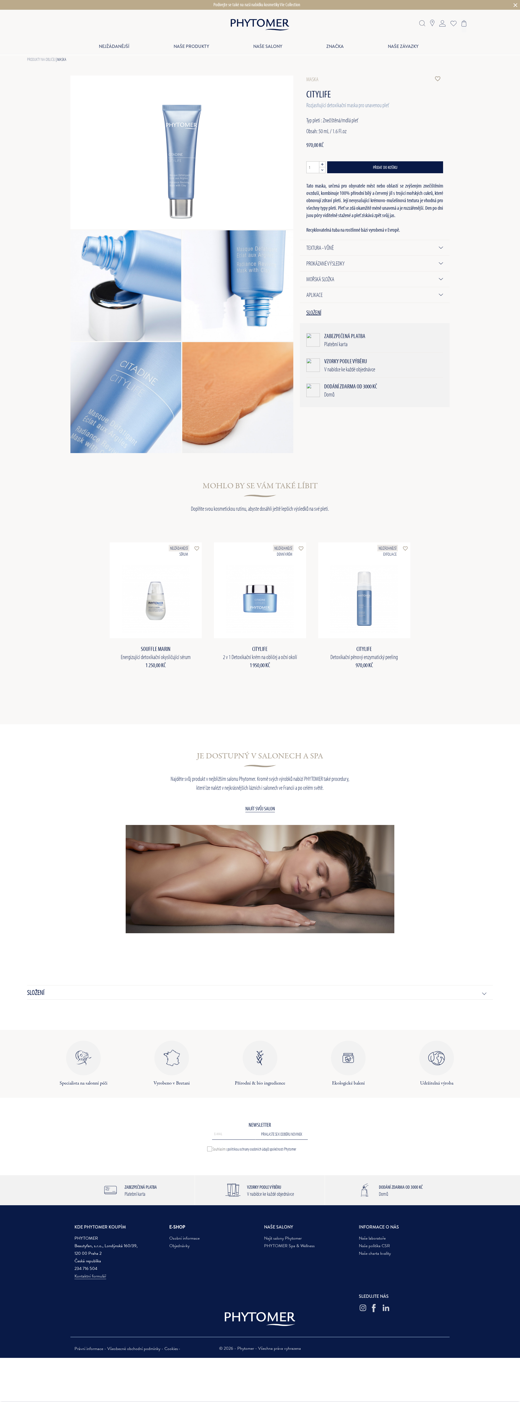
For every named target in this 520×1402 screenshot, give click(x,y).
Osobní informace (184, 1238)
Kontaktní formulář (90, 1276)
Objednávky (179, 1246)
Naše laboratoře (372, 1238)
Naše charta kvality (375, 1253)
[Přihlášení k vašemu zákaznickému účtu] (442, 22)
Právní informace (89, 1348)
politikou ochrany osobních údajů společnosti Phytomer (261, 1149)
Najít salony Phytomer (283, 1238)
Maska (61, 59)
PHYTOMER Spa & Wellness (289, 1246)
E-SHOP (177, 1227)
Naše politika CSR (374, 1246)
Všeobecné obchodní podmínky (134, 1348)
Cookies (171, 1348)
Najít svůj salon (260, 808)
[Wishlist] (452, 23)
